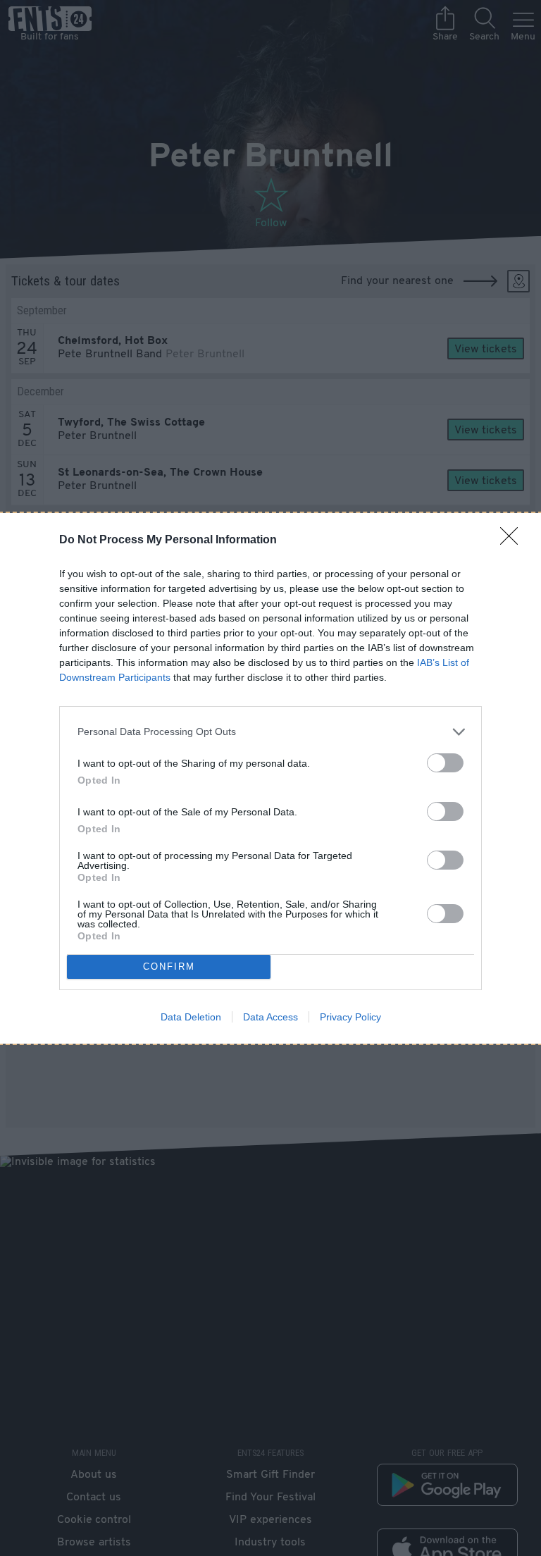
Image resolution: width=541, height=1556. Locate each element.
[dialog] (270, 778)
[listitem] (270, 731)
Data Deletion (191, 1017)
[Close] (513, 540)
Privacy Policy (350, 1017)
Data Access (270, 1017)
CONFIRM (169, 966)
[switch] (445, 762)
